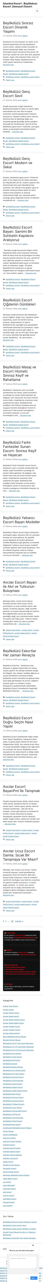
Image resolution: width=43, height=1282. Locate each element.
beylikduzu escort (13, 77)
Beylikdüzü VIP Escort (11, 1114)
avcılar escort (27, 630)
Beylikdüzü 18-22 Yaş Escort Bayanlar (18, 1043)
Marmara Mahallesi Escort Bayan (16, 1175)
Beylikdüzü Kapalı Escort (19, 74)
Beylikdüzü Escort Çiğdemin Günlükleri (19, 302)
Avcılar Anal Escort (13, 630)
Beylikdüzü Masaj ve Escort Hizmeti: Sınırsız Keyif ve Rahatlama (19, 373)
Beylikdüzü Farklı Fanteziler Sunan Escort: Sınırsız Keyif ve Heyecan (19, 448)
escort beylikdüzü (10, 1135)
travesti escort (9, 1202)
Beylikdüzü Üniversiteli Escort (15, 1111)
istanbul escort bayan (11, 1148)
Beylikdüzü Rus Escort (12, 1094)
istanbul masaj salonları (12, 1155)
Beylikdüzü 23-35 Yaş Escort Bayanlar (18, 1047)
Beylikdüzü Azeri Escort (12, 1057)
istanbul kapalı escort (11, 1152)
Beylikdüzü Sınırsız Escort (13, 1097)
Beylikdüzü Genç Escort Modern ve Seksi (17, 162)
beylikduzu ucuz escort (30, 77)
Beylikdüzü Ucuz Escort (12, 1108)
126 (12, 921)
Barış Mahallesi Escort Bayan (14, 1037)
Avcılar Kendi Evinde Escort (14, 1020)
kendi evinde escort (11, 1172)
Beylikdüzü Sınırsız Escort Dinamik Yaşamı (18, 27)
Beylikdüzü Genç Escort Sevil (16, 93)
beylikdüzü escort (13, 71)
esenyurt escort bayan (12, 1141)
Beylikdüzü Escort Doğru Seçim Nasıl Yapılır (18, 722)
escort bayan (8, 1131)
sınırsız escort (8, 1196)
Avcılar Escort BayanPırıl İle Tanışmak (21, 788)
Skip (27, 1278)
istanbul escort (9, 1145)
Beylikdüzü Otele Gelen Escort (15, 1091)
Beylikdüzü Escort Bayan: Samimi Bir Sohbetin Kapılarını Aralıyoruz (18, 233)
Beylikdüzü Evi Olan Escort (13, 1074)
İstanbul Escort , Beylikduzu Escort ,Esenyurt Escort (20, 5)
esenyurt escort (9, 1138)
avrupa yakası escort (11, 1033)
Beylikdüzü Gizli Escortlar (13, 1081)
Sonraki (19, 921)
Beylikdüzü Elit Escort (11, 1060)
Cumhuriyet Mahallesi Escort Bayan (17, 1128)
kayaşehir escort (9, 1168)
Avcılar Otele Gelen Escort (13, 1023)
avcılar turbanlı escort (11, 1030)
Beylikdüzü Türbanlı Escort (13, 1104)
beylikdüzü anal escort (12, 1054)
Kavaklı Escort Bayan (11, 1165)
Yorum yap (10, 80)
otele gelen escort (10, 1179)
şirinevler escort (9, 1189)
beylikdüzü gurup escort (12, 1084)
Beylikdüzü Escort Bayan (13, 1067)
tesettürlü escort (9, 1199)
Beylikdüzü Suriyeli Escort (13, 1101)
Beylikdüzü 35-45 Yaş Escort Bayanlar (18, 1050)
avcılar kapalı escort (22, 633)
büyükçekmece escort (12, 1125)
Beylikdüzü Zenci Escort (12, 1121)
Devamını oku (8, 65)
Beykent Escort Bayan (12, 1040)
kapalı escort (8, 1162)
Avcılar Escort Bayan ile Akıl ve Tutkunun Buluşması (20, 586)
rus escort (7, 1182)
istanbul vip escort (10, 1158)
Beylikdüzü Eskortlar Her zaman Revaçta (19, 653)
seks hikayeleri (9, 1185)
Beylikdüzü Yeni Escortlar (13, 1118)
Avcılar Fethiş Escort (11, 1013)
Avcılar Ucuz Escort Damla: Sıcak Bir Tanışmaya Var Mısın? (20, 855)
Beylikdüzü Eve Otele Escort (14, 1070)
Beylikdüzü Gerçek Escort (13, 1077)
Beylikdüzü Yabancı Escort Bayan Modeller (21, 520)
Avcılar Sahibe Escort (11, 1027)
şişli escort (7, 1192)
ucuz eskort (7, 1206)
